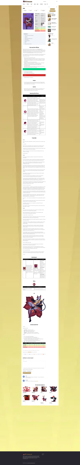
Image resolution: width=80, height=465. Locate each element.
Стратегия (26, 37)
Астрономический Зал (30, 52)
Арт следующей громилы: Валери (54, 29)
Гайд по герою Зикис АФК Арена (29, 35)
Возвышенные (26, 350)
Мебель (26, 41)
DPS (23, 350)
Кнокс (41, 392)
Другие (43, 454)
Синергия (26, 36)
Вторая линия (30, 350)
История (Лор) (26, 39)
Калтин (51, 392)
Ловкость (38, 350)
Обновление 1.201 (54, 26)
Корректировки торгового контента (54, 22)
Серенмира (24, 392)
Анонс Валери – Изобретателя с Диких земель (54, 15)
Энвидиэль (33, 392)
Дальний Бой (34, 350)
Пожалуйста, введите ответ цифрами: (28, 369)
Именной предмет (27, 40)
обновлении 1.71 (39, 49)
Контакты (44, 1)
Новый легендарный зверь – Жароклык (54, 18)
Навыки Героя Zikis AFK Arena (28, 38)
